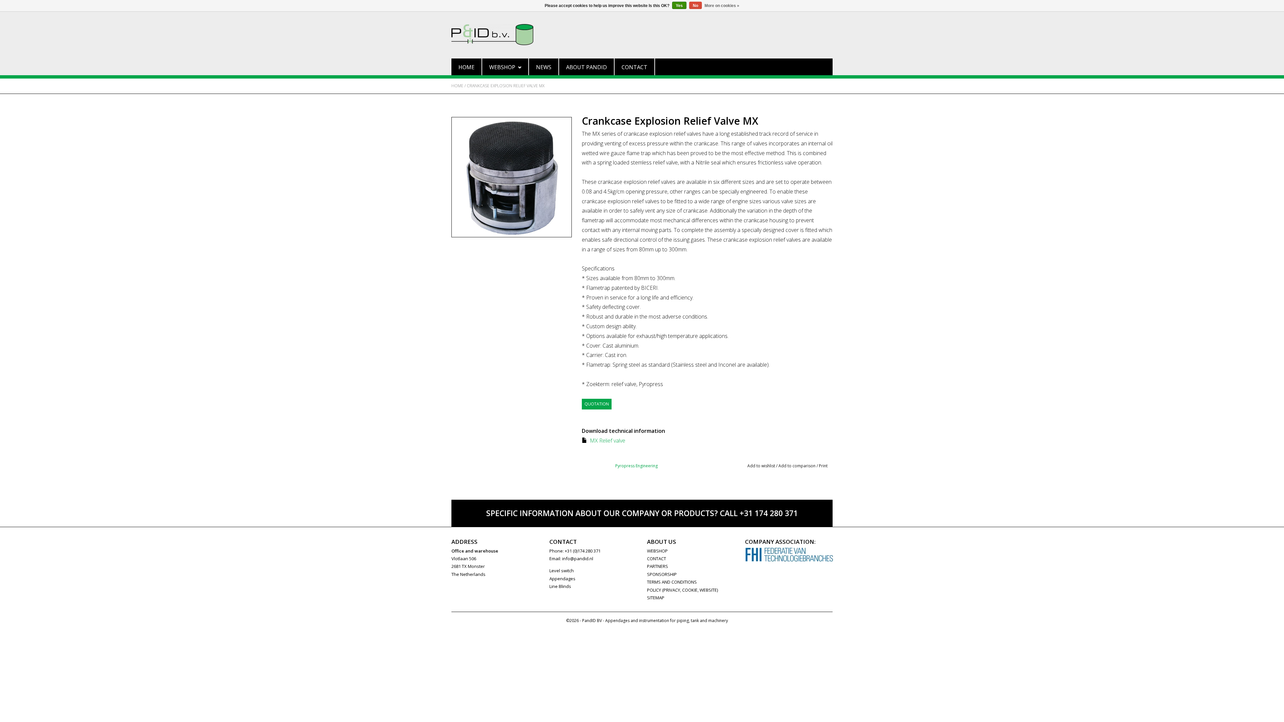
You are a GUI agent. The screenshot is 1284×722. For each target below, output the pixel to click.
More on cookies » (722, 5)
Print (823, 466)
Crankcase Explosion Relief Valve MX (505, 86)
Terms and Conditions (672, 582)
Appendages (562, 579)
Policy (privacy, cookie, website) (682, 590)
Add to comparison (797, 466)
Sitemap (655, 598)
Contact (634, 67)
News (543, 67)
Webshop (502, 67)
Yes (679, 5)
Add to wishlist (761, 466)
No (695, 5)
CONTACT (656, 559)
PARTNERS (657, 566)
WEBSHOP (657, 551)
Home (466, 67)
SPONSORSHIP (662, 574)
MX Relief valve (607, 440)
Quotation (596, 404)
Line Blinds (560, 586)
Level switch (561, 571)
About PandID (586, 67)
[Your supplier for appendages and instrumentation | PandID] (642, 34)
